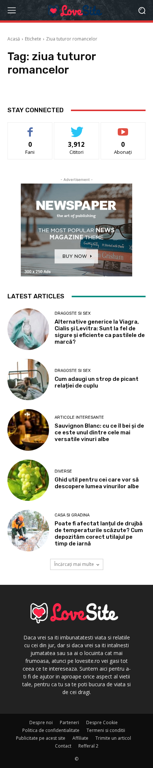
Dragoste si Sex (73, 313)
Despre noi (41, 722)
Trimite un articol (113, 738)
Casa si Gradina (72, 515)
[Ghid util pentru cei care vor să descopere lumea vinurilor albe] (28, 480)
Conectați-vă (76, 128)
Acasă (13, 39)
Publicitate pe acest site (40, 738)
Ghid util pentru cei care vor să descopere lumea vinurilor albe (97, 483)
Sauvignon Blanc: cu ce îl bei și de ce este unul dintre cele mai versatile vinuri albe (99, 432)
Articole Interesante (79, 417)
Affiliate (80, 738)
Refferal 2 (88, 746)
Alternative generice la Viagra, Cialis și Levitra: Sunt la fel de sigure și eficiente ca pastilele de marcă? (100, 331)
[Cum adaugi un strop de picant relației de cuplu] (28, 380)
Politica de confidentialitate (50, 730)
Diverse (63, 471)
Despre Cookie (102, 722)
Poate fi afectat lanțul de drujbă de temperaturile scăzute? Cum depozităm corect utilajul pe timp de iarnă (99, 533)
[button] (142, 10)
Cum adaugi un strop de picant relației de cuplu (97, 382)
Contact (63, 746)
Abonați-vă (123, 128)
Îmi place (30, 128)
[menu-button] (11, 10)
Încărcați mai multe (74, 564)
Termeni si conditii (106, 730)
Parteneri (69, 722)
